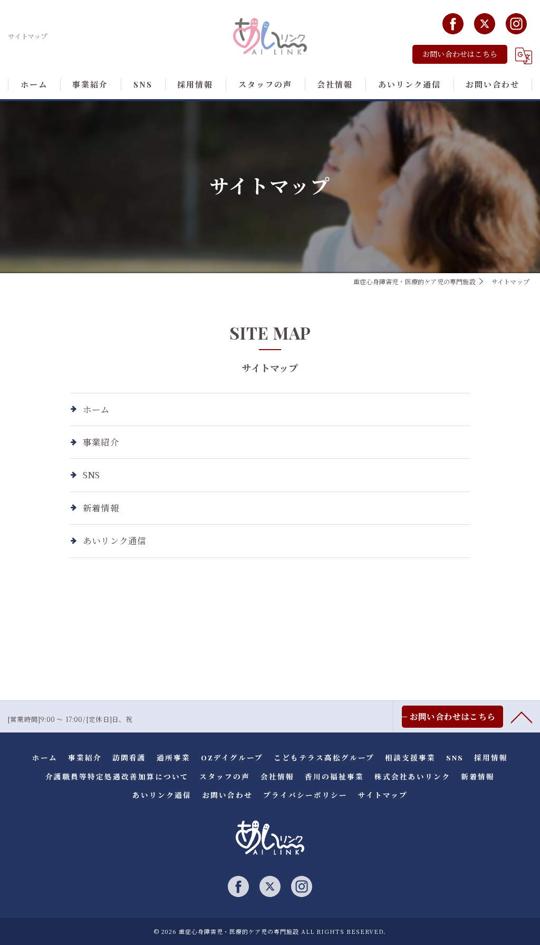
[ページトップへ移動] (521, 716)
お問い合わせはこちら (459, 54)
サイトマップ (383, 794)
